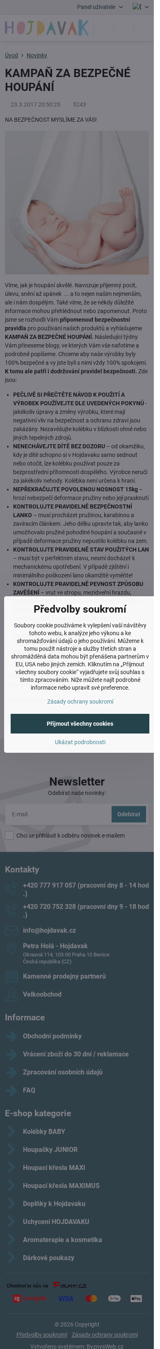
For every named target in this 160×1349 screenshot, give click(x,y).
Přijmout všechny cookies (80, 723)
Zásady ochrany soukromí (80, 701)
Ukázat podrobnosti (80, 742)
